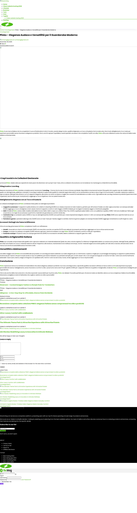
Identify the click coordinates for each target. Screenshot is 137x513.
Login (1, 483)
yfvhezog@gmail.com (22, 40)
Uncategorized (9, 30)
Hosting (6, 20)
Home (5, 4)
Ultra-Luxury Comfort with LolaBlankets (16, 313)
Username (3, 478)
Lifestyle (6, 8)
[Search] (0, 28)
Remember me (6, 482)
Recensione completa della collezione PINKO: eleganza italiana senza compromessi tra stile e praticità (42, 304)
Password (3, 480)
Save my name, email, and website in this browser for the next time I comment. (26, 364)
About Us (6, 447)
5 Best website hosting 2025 (12, 6)
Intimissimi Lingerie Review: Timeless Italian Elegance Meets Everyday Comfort (24, 404)
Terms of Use (7, 445)
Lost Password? (26, 480)
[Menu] (0, 26)
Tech (5, 12)
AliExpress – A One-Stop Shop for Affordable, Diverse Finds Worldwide (26, 293)
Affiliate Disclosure (9, 449)
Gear (5, 14)
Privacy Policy (7, 443)
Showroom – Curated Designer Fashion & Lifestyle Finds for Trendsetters (27, 285)
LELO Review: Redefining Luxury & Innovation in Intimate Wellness (26, 332)
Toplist (5, 16)
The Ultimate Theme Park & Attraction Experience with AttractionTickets (29, 322)
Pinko (2, 131)
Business (6, 10)
